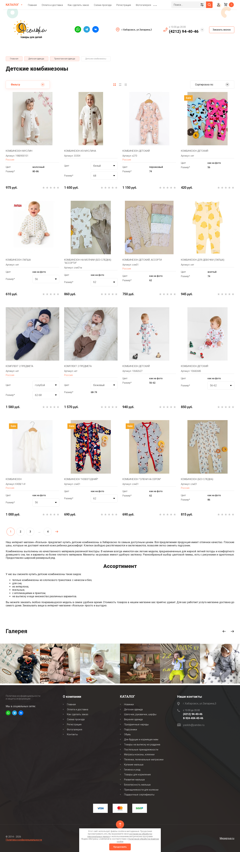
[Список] (120, 84)
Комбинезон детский (136, 150)
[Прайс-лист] (125, 84)
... (155, 5)
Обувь (127, 734)
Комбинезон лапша (18, 259)
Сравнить (22, 135)
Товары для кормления (137, 774)
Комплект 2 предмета (19, 366)
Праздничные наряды (136, 724)
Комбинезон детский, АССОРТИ (142, 259)
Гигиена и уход (132, 769)
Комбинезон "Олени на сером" (141, 479)
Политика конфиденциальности (24, 839)
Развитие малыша (134, 779)
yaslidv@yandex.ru (193, 725)
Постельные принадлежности (141, 749)
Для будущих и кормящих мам (141, 739)
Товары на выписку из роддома (142, 744)
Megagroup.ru (227, 838)
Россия (10, 159)
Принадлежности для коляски (141, 789)
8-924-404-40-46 (193, 718)
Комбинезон (14, 479)
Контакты (72, 734)
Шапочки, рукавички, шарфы (140, 714)
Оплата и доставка (52, 5)
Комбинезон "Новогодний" (81, 479)
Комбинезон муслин (19, 150)
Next (232, 631)
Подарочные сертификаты (139, 794)
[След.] (57, 532)
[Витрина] (114, 84)
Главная (32, 5)
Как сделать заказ (78, 5)
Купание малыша (133, 764)
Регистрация (123, 5)
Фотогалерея (143, 5)
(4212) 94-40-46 (184, 31)
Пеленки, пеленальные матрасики (143, 759)
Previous (224, 631)
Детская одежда (133, 709)
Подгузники (130, 729)
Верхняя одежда (133, 719)
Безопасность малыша (137, 784)
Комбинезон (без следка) (197, 479)
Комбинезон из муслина (80, 150)
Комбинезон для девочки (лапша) (202, 259)
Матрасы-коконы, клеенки (139, 754)
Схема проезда (103, 5)
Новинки (129, 704)
